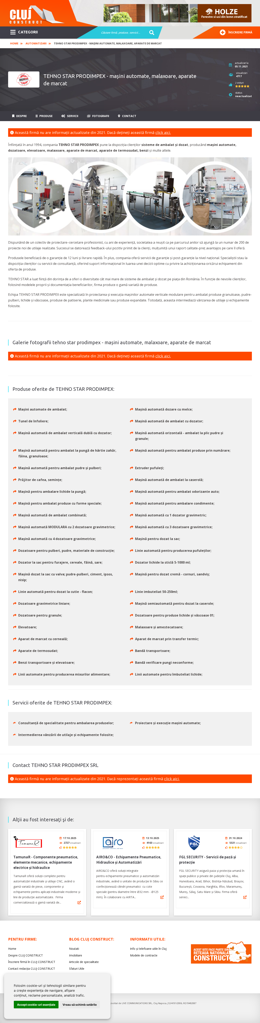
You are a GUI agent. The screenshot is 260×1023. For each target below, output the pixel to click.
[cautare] (150, 32)
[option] (178, 13)
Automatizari (36, 43)
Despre (21, 116)
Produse (46, 116)
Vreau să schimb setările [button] (80, 1004)
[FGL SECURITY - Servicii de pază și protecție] (194, 842)
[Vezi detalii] (79, 902)
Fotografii (100, 116)
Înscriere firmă (240, 32)
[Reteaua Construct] (221, 962)
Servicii (72, 116)
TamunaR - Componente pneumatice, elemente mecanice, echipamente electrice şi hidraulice (45, 862)
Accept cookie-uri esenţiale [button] (36, 1004)
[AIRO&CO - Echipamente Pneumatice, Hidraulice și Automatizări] (111, 842)
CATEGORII (28, 32)
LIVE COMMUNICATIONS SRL (137, 1003)
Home (14, 43)
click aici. (163, 132)
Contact (128, 116)
